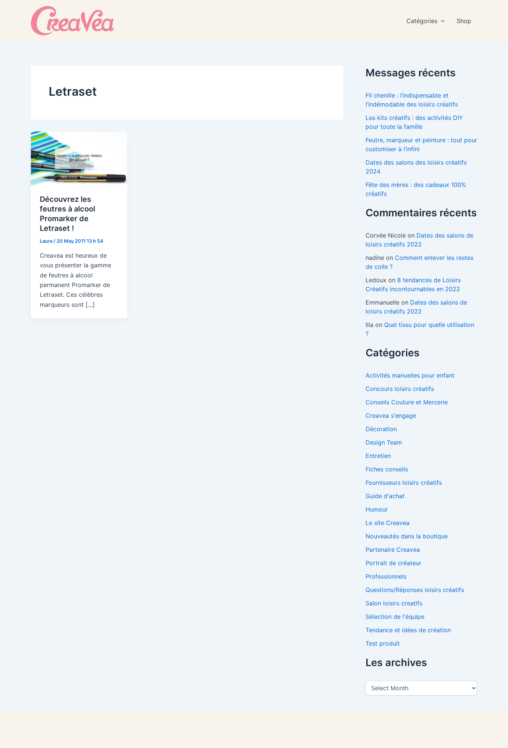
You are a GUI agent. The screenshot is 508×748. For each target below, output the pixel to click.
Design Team (384, 442)
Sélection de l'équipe (395, 616)
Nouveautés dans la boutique (407, 536)
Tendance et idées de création (408, 630)
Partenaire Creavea (393, 549)
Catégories (421, 21)
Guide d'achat (385, 496)
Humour (377, 509)
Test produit (383, 643)
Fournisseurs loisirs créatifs (404, 482)
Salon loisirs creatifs (394, 603)
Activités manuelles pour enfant (410, 375)
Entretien (378, 455)
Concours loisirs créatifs (400, 388)
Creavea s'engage (391, 415)
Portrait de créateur (393, 563)
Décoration (381, 429)
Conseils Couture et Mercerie (407, 402)
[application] (441, 21)
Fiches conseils (387, 469)
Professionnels (386, 576)
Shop (464, 21)
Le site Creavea (387, 522)
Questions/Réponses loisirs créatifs (415, 589)
